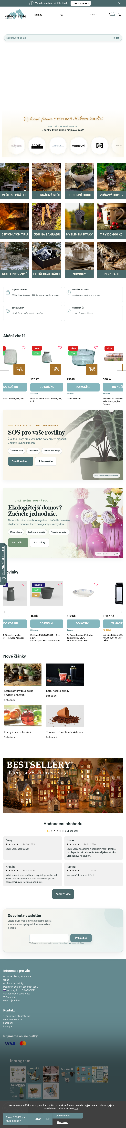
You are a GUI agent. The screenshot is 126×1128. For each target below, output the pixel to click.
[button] (8, 73)
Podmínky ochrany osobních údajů (20, 986)
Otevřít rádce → (21, 461)
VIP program (9, 997)
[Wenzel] (104, 145)
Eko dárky (39, 542)
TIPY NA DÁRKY (80, 3)
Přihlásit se (81, 938)
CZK (93, 14)
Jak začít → (18, 542)
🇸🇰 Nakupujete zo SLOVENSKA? (19, 990)
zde (76, 1108)
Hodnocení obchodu (63, 823)
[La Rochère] (41, 145)
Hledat (115, 37)
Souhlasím (64, 1115)
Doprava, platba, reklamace (17, 976)
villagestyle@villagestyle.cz (17, 1016)
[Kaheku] (21, 145)
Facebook (8, 1023)
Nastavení (62, 1122)
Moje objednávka (12, 1000)
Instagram (8, 1026)
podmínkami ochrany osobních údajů (69, 943)
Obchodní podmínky (13, 983)
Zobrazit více (63, 894)
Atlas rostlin (46, 461)
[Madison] (62, 145)
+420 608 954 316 (12, 1019)
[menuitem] (41, 15)
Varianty (45, 623)
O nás (6, 980)
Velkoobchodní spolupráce (16, 993)
